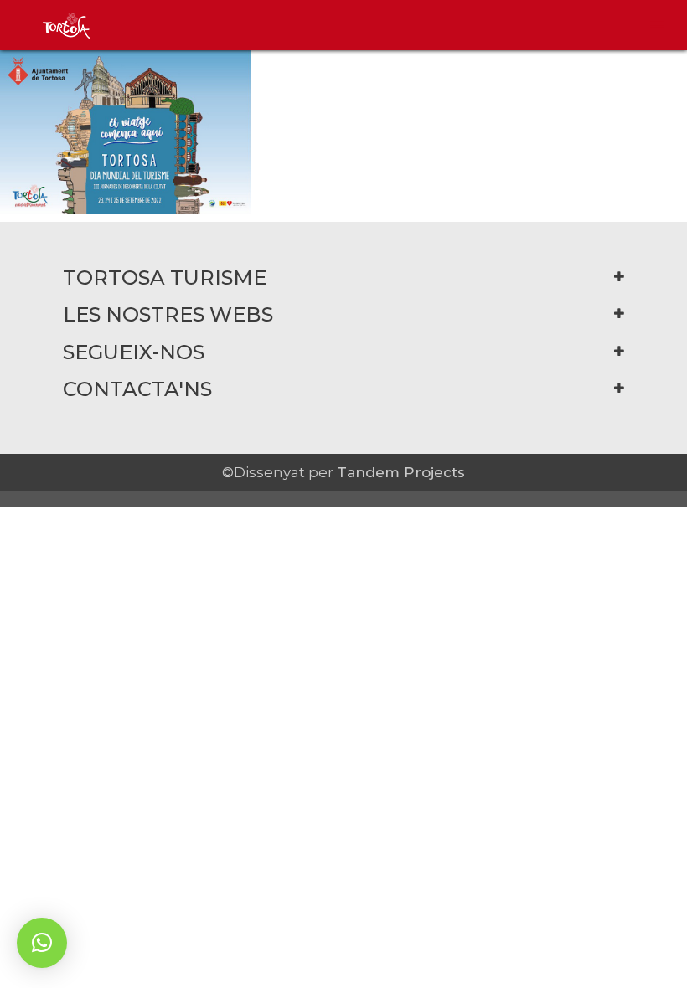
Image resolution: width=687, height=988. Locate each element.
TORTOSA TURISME (164, 277)
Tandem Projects (401, 472)
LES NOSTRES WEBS (168, 314)
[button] (42, 943)
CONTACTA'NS (137, 389)
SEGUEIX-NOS (133, 352)
